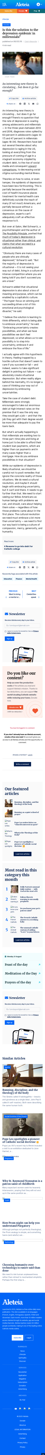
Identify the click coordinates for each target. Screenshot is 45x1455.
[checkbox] (5, 631)
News (22, 1351)
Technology (9, 1242)
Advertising (22, 1389)
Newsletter (22, 1372)
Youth (7, 1200)
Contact (23, 1438)
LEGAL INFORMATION (22, 1429)
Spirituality (22, 1358)
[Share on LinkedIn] (25, 104)
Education (8, 579)
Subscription (22, 1382)
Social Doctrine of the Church (16, 1116)
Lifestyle (5, 19)
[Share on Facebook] (20, 104)
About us (22, 1425)
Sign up (9, 638)
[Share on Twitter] (29, 104)
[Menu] (7, 4)
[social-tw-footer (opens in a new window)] (25, 1408)
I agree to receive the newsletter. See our (23, 632)
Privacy (22, 1447)
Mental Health (31, 579)
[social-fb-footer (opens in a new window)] (20, 1408)
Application (22, 1375)
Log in (30, 755)
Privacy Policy (22, 1443)
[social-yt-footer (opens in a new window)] (16, 1408)
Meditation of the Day (21, 973)
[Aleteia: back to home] (23, 4)
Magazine (22, 1379)
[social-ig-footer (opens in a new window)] (29, 1408)
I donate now (14, 707)
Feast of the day (16, 965)
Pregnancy (9, 1158)
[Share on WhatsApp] (38, 104)
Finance (19, 579)
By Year (22, 1400)
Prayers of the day (18, 982)
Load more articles (23, 854)
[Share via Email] (33, 104)
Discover (22, 1361)
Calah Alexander (30, 41)
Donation (22, 1386)
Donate (21, 11)
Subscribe (8, 11)
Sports (7, 1067)
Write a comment (22, 764)
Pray (35, 11)
